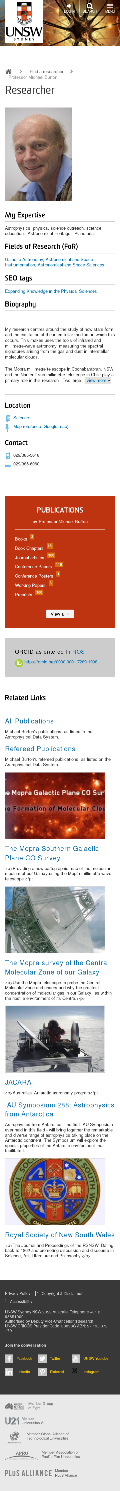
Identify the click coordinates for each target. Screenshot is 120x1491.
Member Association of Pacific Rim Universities (61, 1454)
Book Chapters (33, 548)
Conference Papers (38, 566)
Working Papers (33, 585)
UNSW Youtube (95, 1358)
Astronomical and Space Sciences (71, 264)
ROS (78, 651)
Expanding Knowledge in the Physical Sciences (51, 291)
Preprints (28, 594)
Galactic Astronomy (24, 259)
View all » (60, 614)
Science (21, 417)
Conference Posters (37, 576)
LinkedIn (23, 1371)
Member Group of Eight (40, 1405)
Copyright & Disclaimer (62, 1293)
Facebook (24, 1358)
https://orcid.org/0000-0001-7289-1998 (60, 661)
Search (90, 11)
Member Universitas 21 (33, 1420)
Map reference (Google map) (40, 426)
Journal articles (34, 557)
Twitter (55, 1358)
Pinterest (57, 1371)
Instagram (91, 1371)
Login (69, 11)
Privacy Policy (17, 1293)
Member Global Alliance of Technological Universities (48, 1436)
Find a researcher (46, 71)
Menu (110, 11)
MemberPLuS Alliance (66, 1472)
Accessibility (21, 1301)
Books (24, 539)
